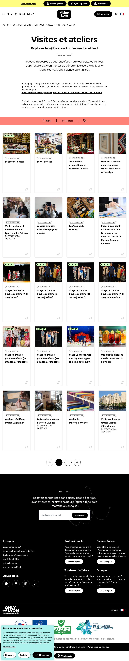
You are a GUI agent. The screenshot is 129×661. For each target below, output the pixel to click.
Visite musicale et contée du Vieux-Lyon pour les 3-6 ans (16, 229)
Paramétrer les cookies (98, 647)
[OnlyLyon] (11, 610)
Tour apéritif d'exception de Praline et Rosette (78, 165)
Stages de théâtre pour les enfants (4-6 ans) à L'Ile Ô (16, 294)
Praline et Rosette (14, 161)
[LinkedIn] (25, 583)
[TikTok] (35, 583)
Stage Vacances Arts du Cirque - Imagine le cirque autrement (80, 358)
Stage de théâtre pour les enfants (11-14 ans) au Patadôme (48, 358)
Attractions (103, 3)
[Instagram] (16, 583)
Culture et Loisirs (22, 25)
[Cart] (116, 14)
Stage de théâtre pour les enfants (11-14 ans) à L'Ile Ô (80, 294)
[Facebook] (6, 583)
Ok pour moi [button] (44, 655)
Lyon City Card (80, 3)
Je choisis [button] (24, 655)
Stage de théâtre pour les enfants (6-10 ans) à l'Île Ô (47, 294)
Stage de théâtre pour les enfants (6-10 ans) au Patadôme (16, 358)
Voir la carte (66, 656)
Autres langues (10, 563)
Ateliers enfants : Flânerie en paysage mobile (47, 229)
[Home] (64, 14)
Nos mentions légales (13, 567)
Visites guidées (56, 3)
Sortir (6, 25)
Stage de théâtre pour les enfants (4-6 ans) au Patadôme (112, 294)
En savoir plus (74, 561)
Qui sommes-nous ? (12, 547)
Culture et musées (44, 25)
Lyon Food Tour (45, 161)
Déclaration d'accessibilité (15, 555)
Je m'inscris (80, 515)
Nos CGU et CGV (11, 559)
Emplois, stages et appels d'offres (19, 551)
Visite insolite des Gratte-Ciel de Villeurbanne (110, 422)
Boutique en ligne (28, 4)
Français (114, 610)
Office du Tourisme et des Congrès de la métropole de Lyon (56, 647)
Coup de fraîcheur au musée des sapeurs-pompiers (112, 358)
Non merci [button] (9, 655)
